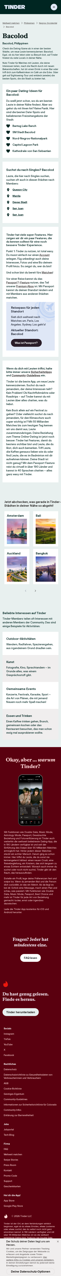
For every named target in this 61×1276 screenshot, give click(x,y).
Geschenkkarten (12, 1186)
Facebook (9, 1055)
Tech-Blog (9, 1134)
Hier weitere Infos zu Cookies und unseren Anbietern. (30, 1258)
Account (44, 255)
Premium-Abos (25, 286)
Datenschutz (10, 1069)
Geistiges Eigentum (14, 1094)
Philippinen (29, 23)
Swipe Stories (11, 1159)
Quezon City (20, 190)
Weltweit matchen (11, 23)
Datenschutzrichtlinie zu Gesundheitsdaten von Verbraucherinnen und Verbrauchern (28, 1076)
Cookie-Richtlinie (13, 1088)
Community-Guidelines (26, 375)
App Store (9, 1200)
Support (8, 1181)
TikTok (7, 1039)
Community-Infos (12, 1110)
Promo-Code (10, 1175)
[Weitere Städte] (35, 591)
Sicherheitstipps (41, 372)
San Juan (18, 209)
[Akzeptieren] (58, 1241)
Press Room (10, 1165)
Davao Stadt (20, 202)
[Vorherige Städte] (26, 591)
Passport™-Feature (18, 282)
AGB (6, 1083)
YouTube (8, 1044)
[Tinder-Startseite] (15, 7)
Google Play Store (13, 1206)
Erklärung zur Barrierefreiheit (19, 1115)
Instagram (9, 1033)
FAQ (6, 1149)
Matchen (47, 272)
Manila (16, 196)
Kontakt (8, 1170)
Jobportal (9, 1129)
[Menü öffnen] (54, 7)
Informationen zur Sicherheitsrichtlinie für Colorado (30, 1104)
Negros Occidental (48, 23)
